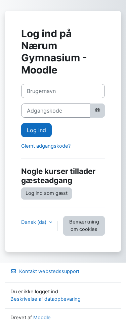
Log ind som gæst (47, 193)
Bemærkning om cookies (84, 225)
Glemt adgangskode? (46, 146)
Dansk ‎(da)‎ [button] (34, 222)
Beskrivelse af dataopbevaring (45, 299)
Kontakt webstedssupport (49, 271)
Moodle (42, 318)
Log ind (36, 130)
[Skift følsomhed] (97, 110)
